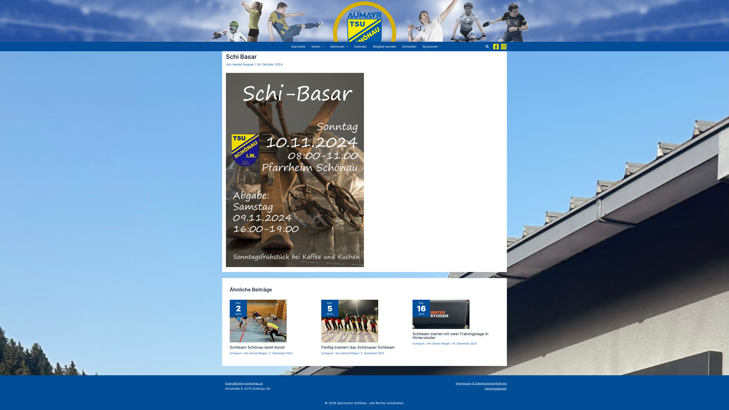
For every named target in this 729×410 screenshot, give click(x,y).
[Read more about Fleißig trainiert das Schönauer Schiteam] (349, 321)
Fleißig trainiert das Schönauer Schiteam (358, 347)
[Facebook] (496, 46)
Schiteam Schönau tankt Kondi (257, 347)
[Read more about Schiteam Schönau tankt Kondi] (258, 321)
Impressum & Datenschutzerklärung (481, 383)
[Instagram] (504, 46)
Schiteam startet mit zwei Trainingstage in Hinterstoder (450, 336)
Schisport (235, 353)
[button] (322, 46)
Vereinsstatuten (495, 388)
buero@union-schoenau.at (244, 383)
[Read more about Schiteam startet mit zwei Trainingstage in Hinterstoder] (441, 314)
